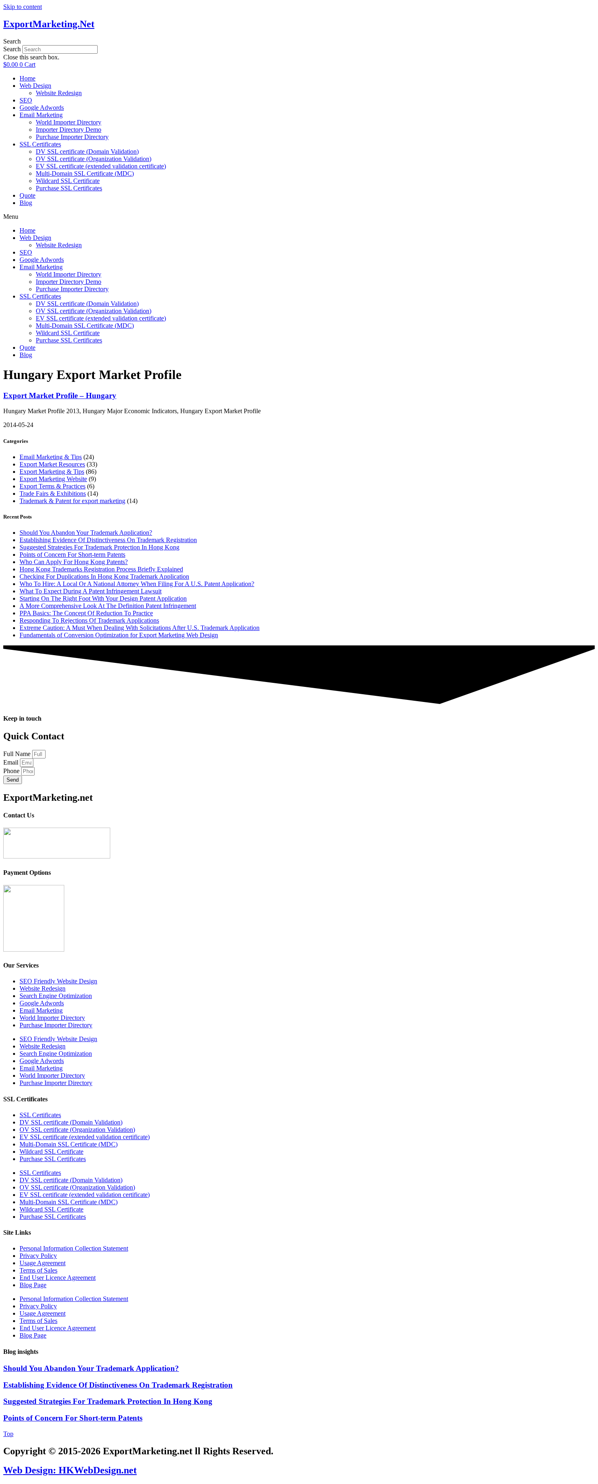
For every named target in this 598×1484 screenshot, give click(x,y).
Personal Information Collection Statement (74, 1248)
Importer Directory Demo (68, 129)
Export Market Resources (52, 464)
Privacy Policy (38, 1255)
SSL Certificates (40, 144)
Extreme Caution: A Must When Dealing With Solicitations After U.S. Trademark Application (140, 627)
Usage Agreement (42, 1263)
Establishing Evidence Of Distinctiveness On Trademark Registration (108, 539)
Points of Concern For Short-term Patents (72, 554)
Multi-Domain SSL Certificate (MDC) (85, 173)
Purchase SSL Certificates (69, 188)
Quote (27, 195)
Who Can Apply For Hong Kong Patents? (74, 561)
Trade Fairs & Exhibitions (53, 493)
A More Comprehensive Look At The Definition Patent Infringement (108, 605)
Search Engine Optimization (56, 995)
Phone (12, 770)
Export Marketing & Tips (52, 471)
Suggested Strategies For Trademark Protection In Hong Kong (99, 547)
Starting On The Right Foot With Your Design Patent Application (103, 598)
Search (12, 49)
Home (27, 78)
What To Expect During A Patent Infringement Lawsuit (91, 591)
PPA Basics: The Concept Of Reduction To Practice (86, 613)
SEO (26, 100)
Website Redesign (59, 92)
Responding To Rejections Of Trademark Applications (89, 620)
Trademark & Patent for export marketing (72, 500)
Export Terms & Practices (52, 486)
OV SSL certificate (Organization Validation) (93, 158)
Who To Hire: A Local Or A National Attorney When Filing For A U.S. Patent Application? (137, 583)
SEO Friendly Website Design (58, 981)
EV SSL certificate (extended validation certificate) (101, 166)
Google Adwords (42, 107)
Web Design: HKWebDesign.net (70, 1470)
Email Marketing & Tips (51, 456)
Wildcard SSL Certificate (68, 180)
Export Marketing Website (53, 478)
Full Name (17, 753)
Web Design (35, 85)
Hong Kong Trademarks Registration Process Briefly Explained (101, 569)
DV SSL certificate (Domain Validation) (87, 151)
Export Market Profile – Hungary (59, 395)
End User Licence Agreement (58, 1277)
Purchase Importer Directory (72, 136)
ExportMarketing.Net (48, 24)
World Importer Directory (68, 122)
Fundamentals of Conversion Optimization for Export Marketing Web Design (119, 635)
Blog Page (33, 1284)
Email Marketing (41, 114)
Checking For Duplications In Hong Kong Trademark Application (104, 576)
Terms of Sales (38, 1270)
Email (11, 762)
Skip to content (22, 6)
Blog (26, 202)
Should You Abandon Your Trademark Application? (86, 532)
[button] (299, 41)
